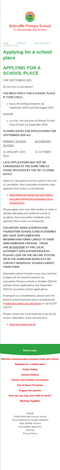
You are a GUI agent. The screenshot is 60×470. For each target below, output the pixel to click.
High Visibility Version (30, 423)
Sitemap (30, 430)
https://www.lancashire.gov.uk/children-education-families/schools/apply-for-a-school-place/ (31, 199)
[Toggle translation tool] (40, 4)
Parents (21, 43)
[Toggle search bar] (48, 4)
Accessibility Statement (30, 426)
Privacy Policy (30, 433)
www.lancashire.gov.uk (22, 324)
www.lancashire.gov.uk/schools (23, 303)
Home (6, 43)
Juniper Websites (39, 420)
